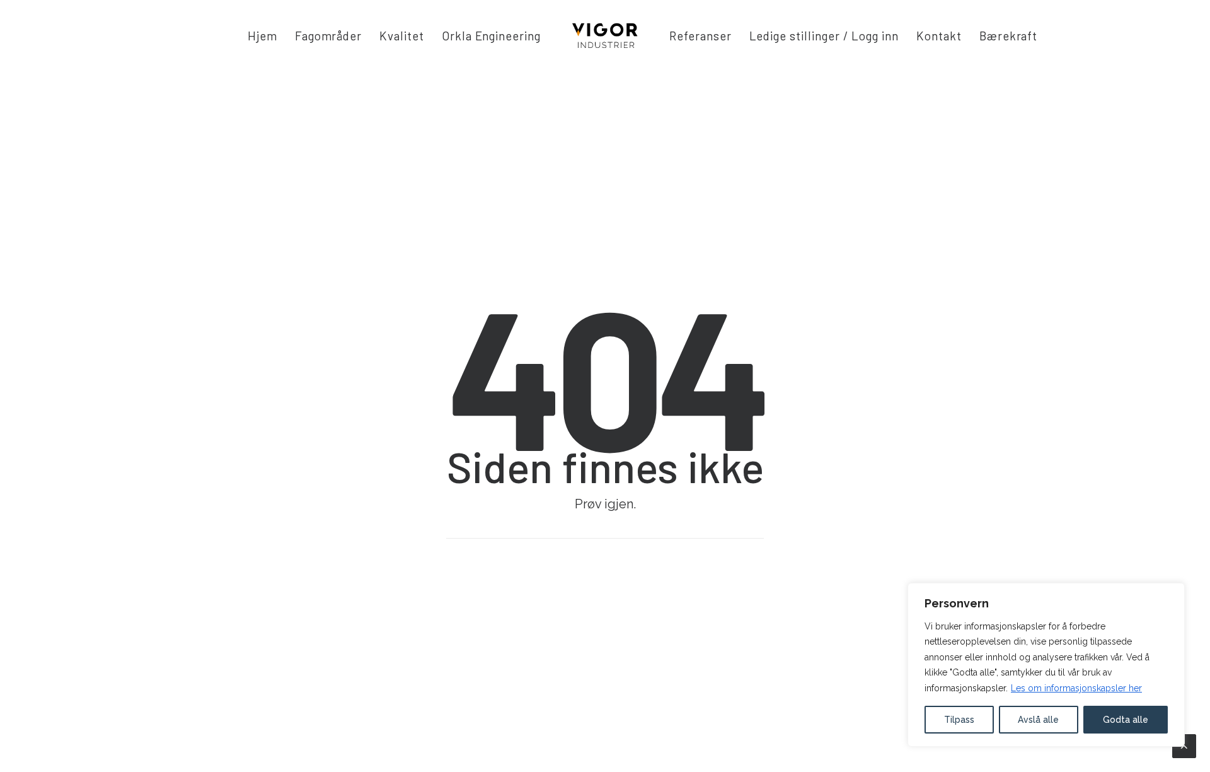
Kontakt (939, 35)
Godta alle (1125, 720)
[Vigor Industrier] (605, 35)
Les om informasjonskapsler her (1076, 688)
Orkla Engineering (491, 35)
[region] (1046, 665)
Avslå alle (1038, 720)
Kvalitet (401, 35)
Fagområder (328, 35)
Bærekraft (1008, 35)
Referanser (700, 35)
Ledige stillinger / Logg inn (824, 35)
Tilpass (959, 720)
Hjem (262, 35)
